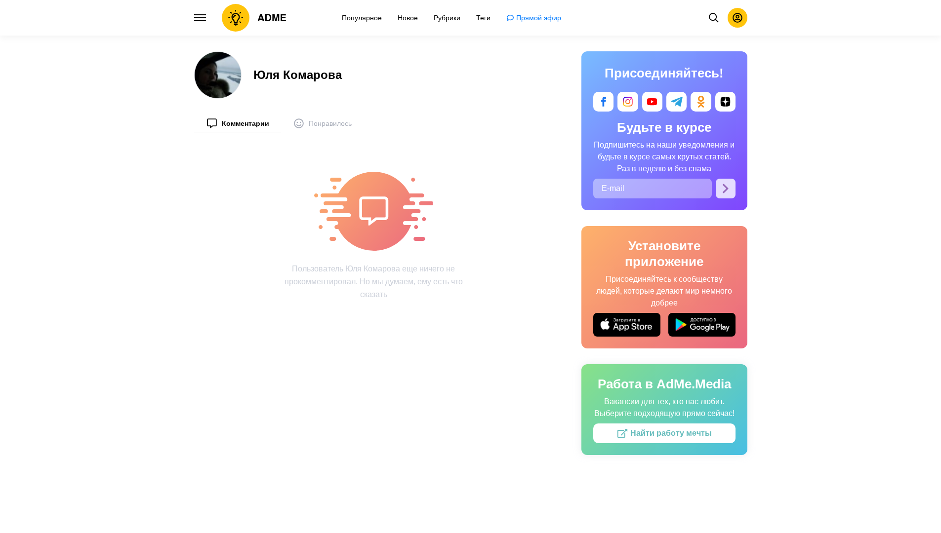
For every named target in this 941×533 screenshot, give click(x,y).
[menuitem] (237, 123)
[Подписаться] (726, 188)
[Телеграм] (676, 102)
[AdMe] (254, 18)
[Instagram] (627, 102)
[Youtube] (652, 102)
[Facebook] (603, 102)
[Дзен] (725, 102)
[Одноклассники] (701, 102)
